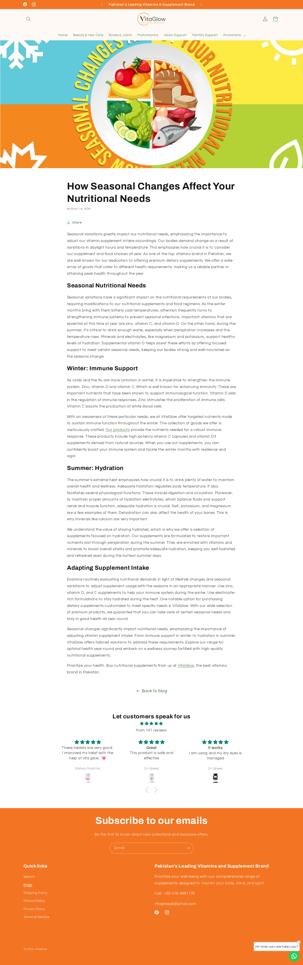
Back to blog (154, 691)
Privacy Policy (34, 909)
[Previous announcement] (101, 4)
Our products (118, 430)
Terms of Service (36, 917)
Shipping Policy (35, 893)
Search (29, 877)
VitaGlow (186, 666)
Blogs (28, 885)
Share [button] (77, 222)
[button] (29, 19)
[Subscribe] (188, 848)
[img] (151, 723)
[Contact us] (294, 956)
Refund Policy (34, 901)
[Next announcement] (201, 4)
